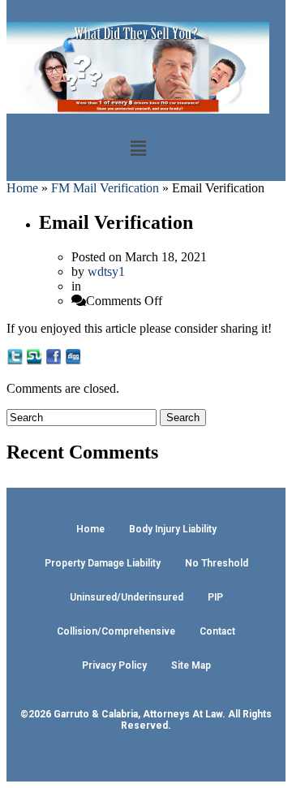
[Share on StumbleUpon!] (34, 361)
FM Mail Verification (105, 188)
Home (22, 188)
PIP (215, 597)
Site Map (191, 665)
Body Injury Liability (173, 529)
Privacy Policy (114, 665)
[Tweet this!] (14, 361)
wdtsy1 (106, 271)
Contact (217, 631)
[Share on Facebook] (53, 361)
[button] (138, 148)
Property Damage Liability (103, 563)
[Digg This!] (73, 361)
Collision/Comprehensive (116, 631)
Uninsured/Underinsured (126, 597)
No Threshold (216, 563)
